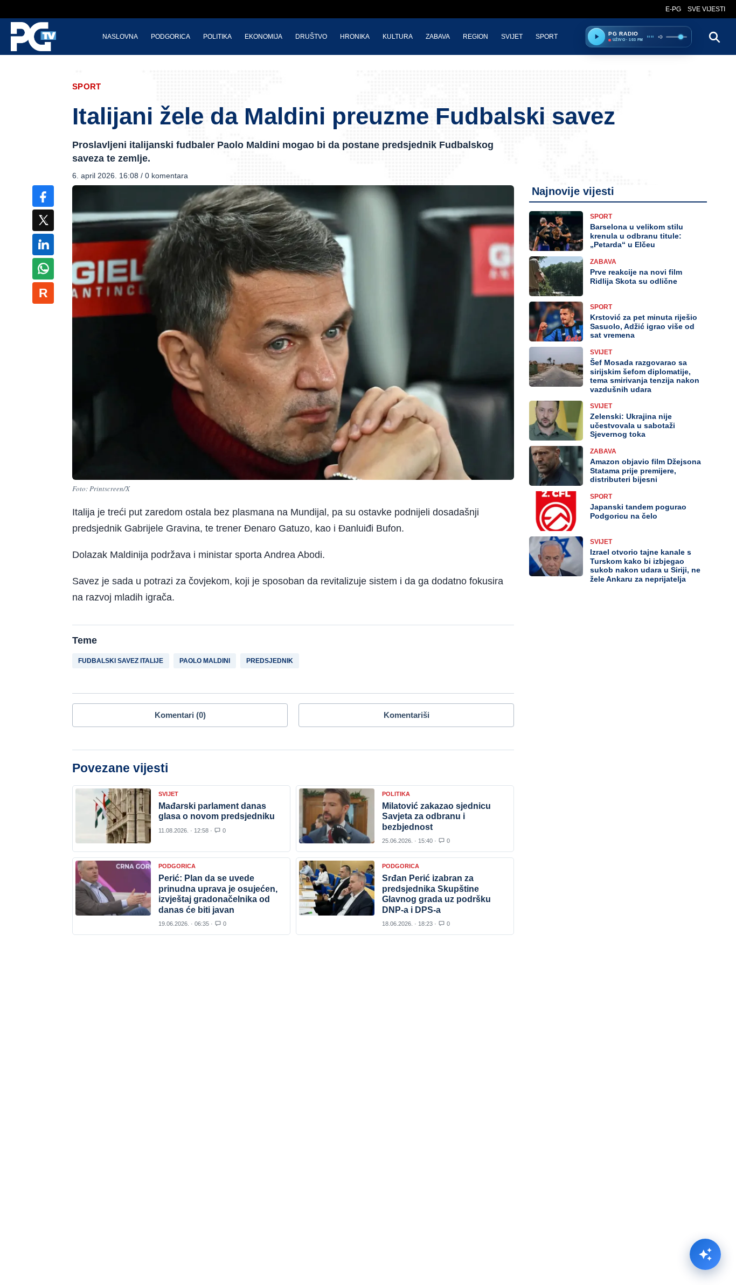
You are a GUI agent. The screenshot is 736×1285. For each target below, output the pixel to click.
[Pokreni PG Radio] (596, 36)
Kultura (398, 36)
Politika (217, 36)
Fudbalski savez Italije (120, 661)
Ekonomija (263, 36)
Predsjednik (269, 661)
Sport (547, 36)
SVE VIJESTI (706, 9)
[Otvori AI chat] (705, 1254)
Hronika (355, 36)
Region (475, 36)
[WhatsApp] (43, 269)
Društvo (311, 36)
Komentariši (406, 715)
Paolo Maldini (204, 661)
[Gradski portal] (42, 36)
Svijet (512, 36)
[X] (43, 220)
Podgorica (170, 36)
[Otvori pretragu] (714, 36)
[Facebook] (43, 196)
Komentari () (180, 715)
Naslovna (120, 36)
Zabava (438, 36)
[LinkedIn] (43, 244)
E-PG (673, 9)
